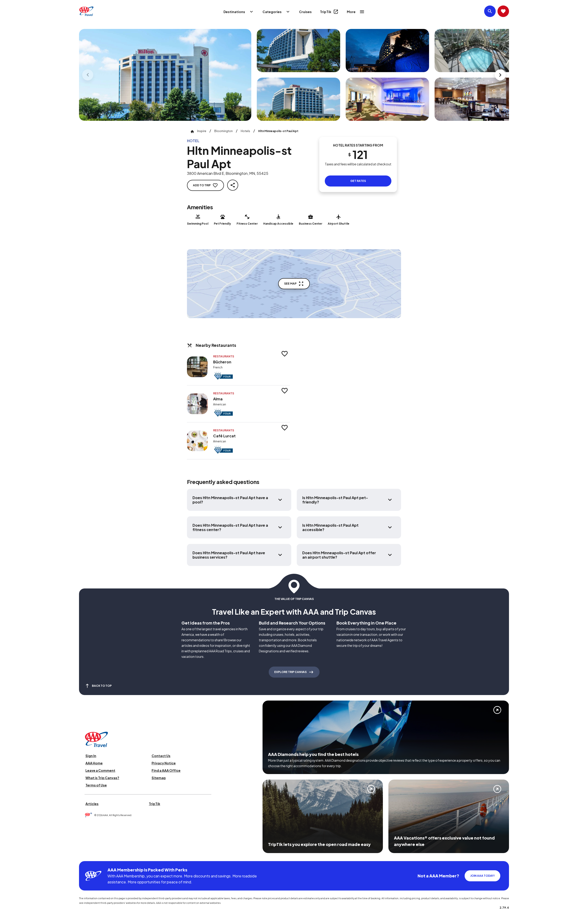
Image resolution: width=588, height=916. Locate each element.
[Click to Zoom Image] (165, 75)
